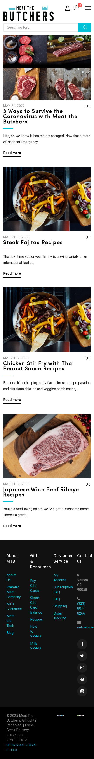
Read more (12, 153)
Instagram (82, 668)
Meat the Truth (10, 621)
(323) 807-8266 (81, 608)
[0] (76, 8)
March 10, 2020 (16, 484)
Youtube (82, 691)
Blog (10, 633)
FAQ (57, 599)
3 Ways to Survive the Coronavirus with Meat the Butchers (40, 117)
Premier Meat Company (14, 592)
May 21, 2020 (14, 105)
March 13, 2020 (16, 237)
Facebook (82, 644)
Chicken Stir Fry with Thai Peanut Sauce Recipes (38, 366)
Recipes (36, 619)
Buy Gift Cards (34, 586)
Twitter (82, 656)
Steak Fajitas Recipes (33, 242)
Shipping (60, 606)
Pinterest (82, 679)
